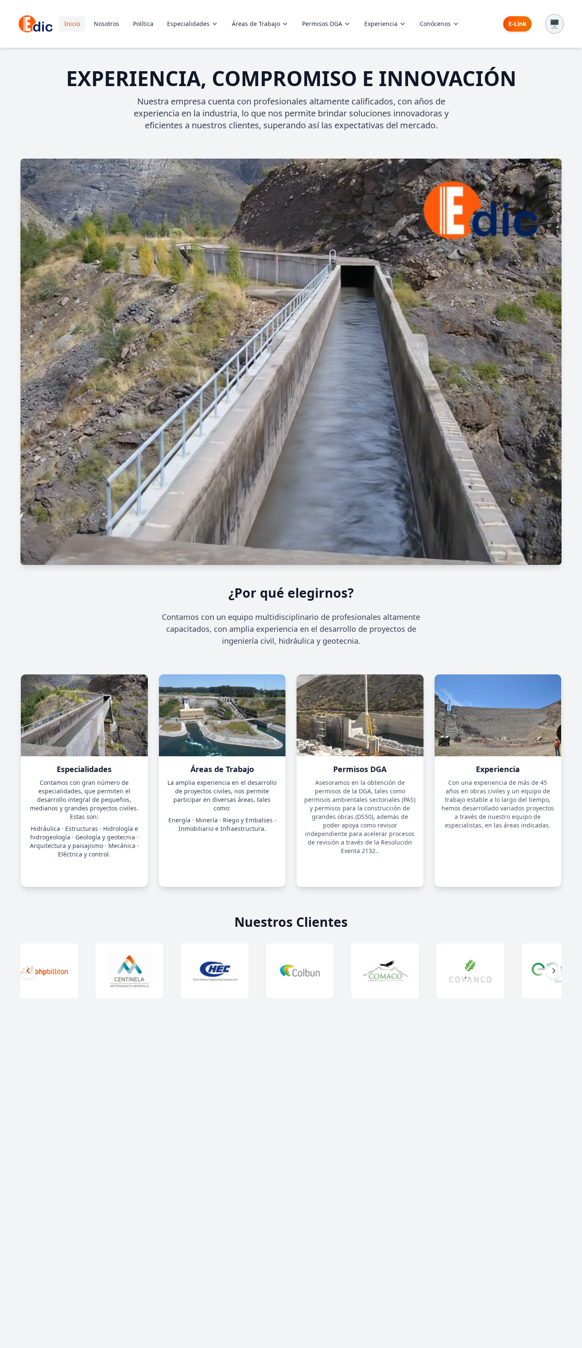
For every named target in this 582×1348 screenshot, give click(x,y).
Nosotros (106, 24)
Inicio (72, 24)
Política (143, 24)
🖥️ (554, 23)
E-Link (517, 24)
